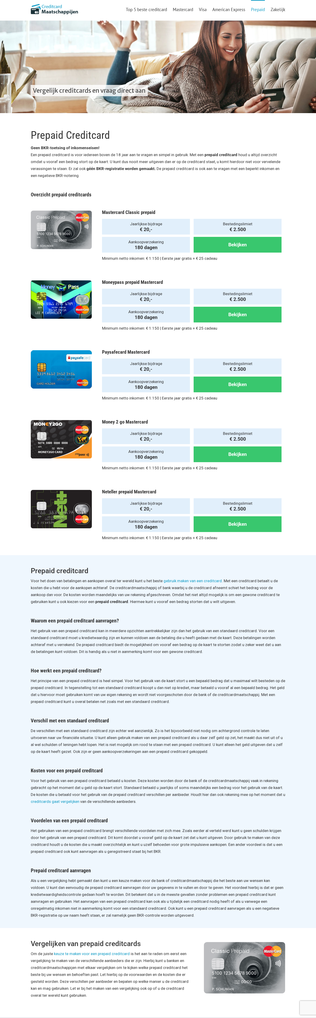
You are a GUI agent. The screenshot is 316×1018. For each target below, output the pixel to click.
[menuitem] (149, 9)
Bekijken (237, 245)
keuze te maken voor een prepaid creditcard (92, 953)
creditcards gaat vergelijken (55, 801)
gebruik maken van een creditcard (193, 581)
